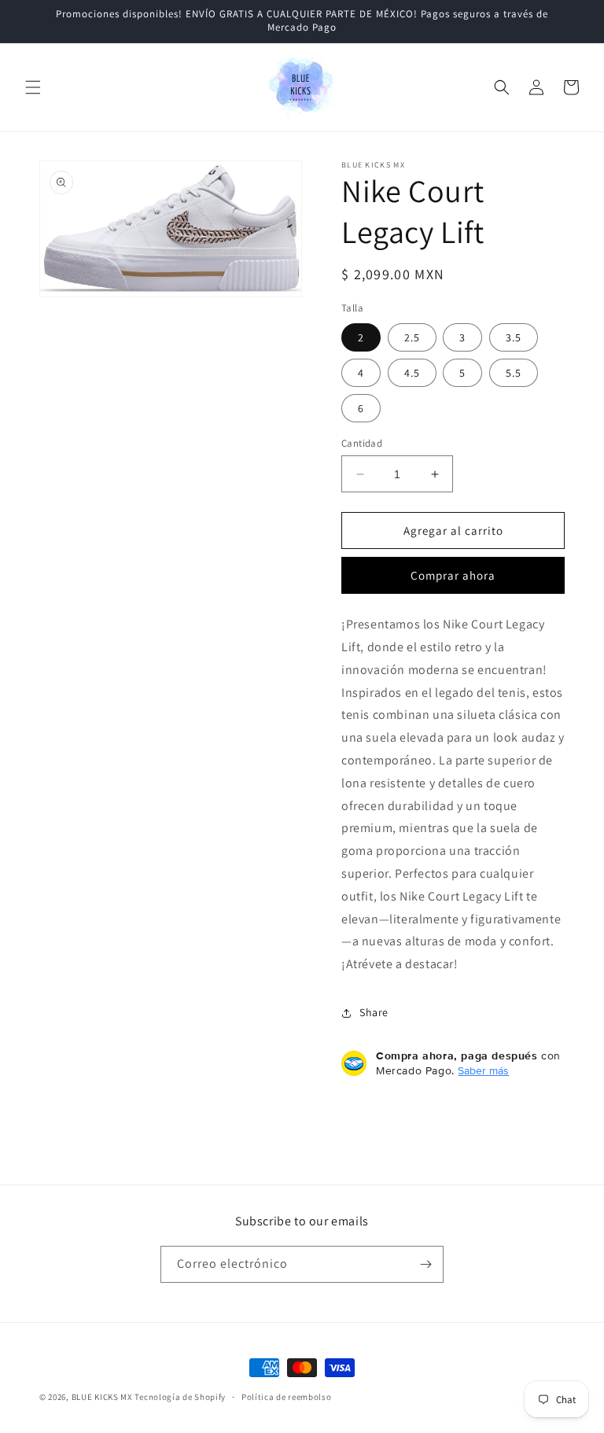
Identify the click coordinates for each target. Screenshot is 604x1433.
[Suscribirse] (425, 1264)
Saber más (483, 1070)
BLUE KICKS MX (102, 1396)
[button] (33, 87)
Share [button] (374, 1012)
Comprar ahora (453, 575)
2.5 (412, 337)
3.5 (513, 337)
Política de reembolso (286, 1396)
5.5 (513, 373)
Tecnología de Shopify (180, 1396)
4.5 (412, 373)
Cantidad (361, 443)
